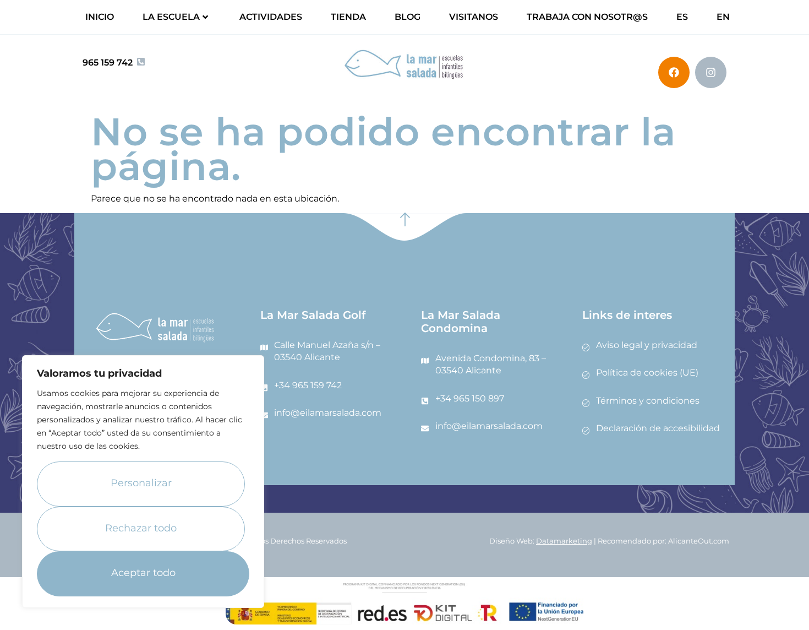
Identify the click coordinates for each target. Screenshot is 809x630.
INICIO (99, 17)
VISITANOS (473, 17)
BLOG (407, 17)
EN (723, 17)
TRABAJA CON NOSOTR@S (587, 17)
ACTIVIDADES (270, 17)
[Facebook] (674, 72)
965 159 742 (108, 62)
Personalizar (141, 483)
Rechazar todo (141, 528)
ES (682, 17)
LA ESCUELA (171, 17)
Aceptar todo (143, 573)
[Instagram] (710, 72)
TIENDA (348, 17)
